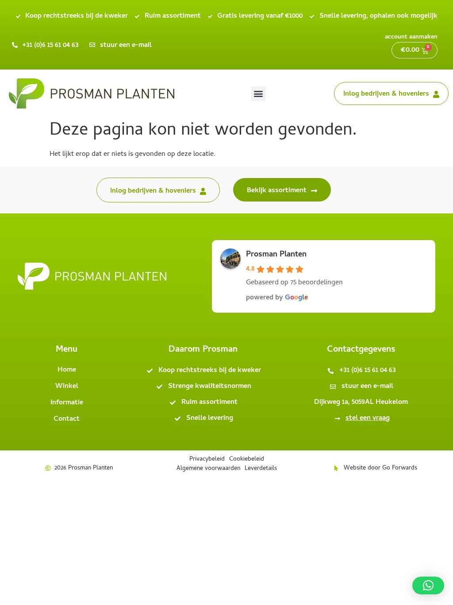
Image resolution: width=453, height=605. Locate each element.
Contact (67, 419)
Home (67, 370)
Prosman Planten (276, 254)
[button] (258, 93)
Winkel (66, 386)
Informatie (66, 403)
